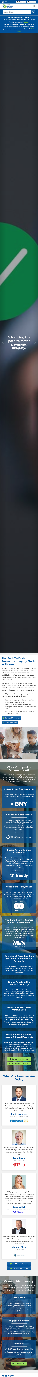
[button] (3, 343)
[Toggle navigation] (34, 6)
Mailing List (22, 2)
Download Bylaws (11, 722)
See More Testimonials (20, 1264)
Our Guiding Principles (20, 1268)
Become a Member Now (20, 1059)
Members (33, 2)
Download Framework (12, 718)
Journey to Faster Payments (20, 1063)
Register (26, 22)
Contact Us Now (20, 1364)
